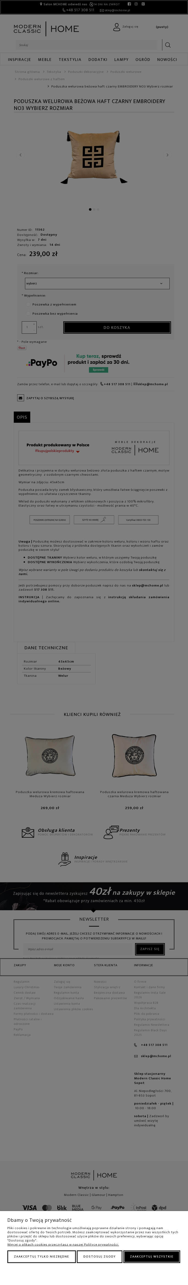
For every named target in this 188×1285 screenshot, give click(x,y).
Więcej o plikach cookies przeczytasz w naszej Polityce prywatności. (63, 1244)
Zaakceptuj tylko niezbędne (41, 1256)
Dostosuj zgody (99, 1256)
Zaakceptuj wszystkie (152, 1256)
